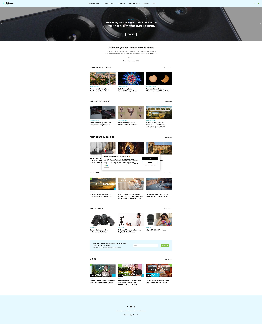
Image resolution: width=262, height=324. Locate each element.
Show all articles (168, 67)
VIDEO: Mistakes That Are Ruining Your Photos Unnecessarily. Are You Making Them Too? (129, 282)
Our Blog (145, 3)
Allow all (150, 158)
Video (153, 3)
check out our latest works (149, 53)
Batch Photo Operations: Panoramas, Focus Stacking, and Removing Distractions (156, 124)
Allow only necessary (150, 165)
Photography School (94, 3)
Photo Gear (121, 3)
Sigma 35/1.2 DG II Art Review (156, 230)
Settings (150, 162)
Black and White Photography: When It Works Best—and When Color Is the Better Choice (101, 160)
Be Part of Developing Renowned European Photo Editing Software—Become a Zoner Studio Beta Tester (130, 196)
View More (131, 34)
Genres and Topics (134, 3)
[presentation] (1, 24)
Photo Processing (108, 3)
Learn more (106, 167)
